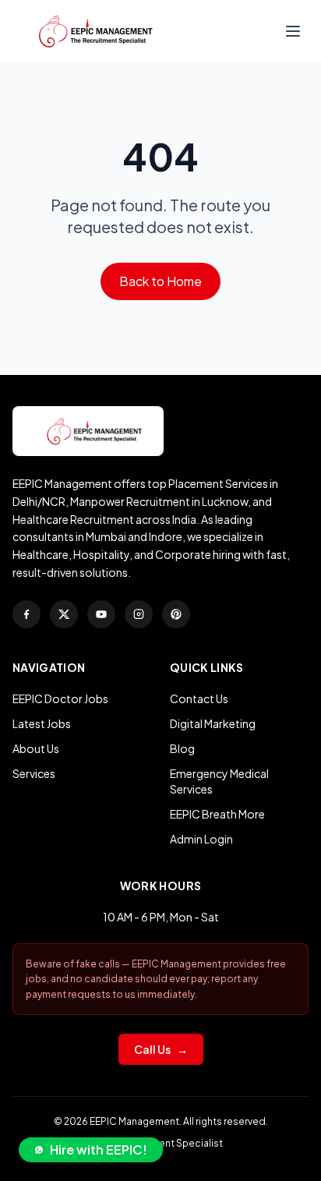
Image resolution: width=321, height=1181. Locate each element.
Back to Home (160, 281)
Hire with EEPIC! (98, 1149)
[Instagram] (139, 614)
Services (33, 773)
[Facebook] (26, 614)
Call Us (161, 1049)
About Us (35, 748)
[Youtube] (101, 614)
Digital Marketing (213, 723)
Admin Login (201, 839)
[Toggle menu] (293, 31)
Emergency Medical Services (219, 781)
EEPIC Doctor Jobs (60, 698)
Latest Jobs (41, 723)
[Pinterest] (176, 614)
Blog (182, 748)
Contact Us (199, 698)
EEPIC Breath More (217, 814)
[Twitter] (64, 614)
